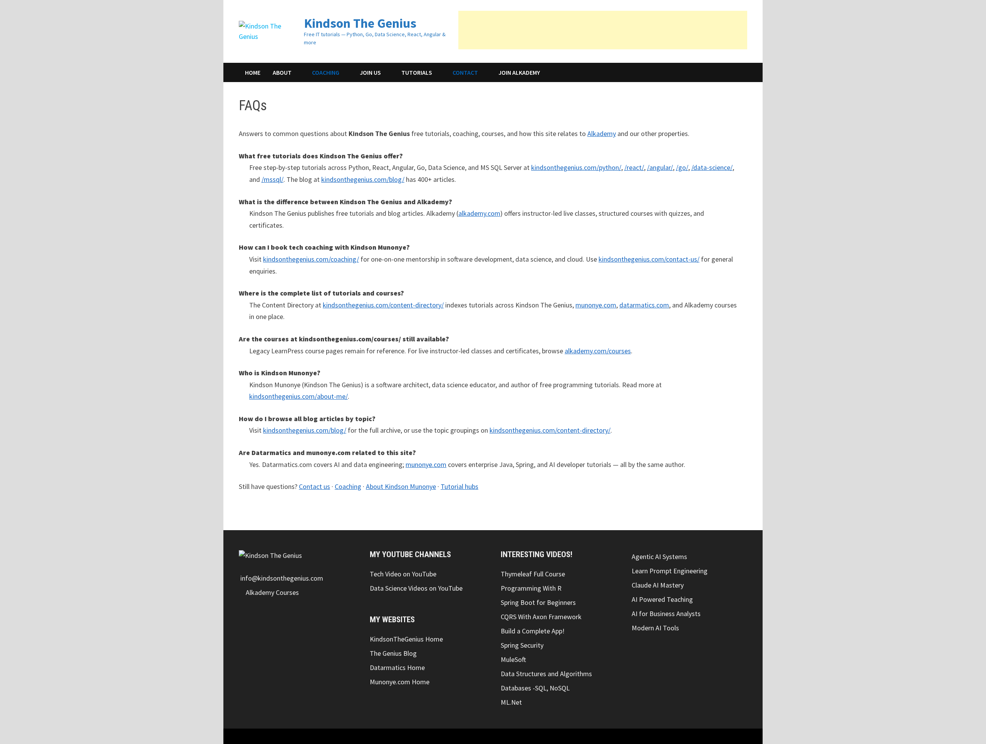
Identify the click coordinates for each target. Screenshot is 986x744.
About (282, 72)
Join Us (370, 72)
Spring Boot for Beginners (538, 602)
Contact (465, 72)
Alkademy (601, 133)
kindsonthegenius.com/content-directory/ (383, 305)
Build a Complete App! (533, 630)
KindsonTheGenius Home (406, 639)
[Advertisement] (602, 30)
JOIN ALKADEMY (519, 72)
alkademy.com (479, 213)
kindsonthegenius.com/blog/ (362, 179)
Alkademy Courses (271, 592)
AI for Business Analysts (666, 613)
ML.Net (511, 702)
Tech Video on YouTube (403, 573)
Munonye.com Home (399, 681)
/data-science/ (712, 167)
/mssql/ (272, 179)
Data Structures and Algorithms (546, 673)
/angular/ (660, 167)
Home (252, 72)
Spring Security (522, 645)
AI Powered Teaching (662, 599)
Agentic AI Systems (659, 556)
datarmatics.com (644, 305)
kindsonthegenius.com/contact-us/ (649, 259)
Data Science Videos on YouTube (416, 588)
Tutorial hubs (459, 486)
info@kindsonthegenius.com (281, 578)
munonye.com (595, 305)
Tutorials (416, 72)
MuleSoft (513, 659)
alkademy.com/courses (598, 350)
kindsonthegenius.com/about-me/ (298, 396)
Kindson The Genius (360, 23)
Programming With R (531, 588)
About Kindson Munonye (401, 486)
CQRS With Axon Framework (541, 616)
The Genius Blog (393, 653)
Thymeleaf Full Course (533, 573)
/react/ (634, 167)
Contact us (314, 486)
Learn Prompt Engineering (670, 570)
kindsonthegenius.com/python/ (576, 167)
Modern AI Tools (655, 627)
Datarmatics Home (397, 667)
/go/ (682, 167)
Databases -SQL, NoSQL (535, 688)
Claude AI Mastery (658, 585)
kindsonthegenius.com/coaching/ (311, 259)
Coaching (325, 72)
